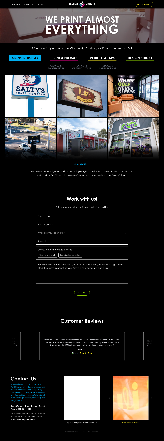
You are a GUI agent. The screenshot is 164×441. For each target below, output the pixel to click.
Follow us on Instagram (130, 423)
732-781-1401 (24, 409)
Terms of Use (95, 431)
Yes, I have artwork (47, 255)
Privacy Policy (86, 431)
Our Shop (16, 4)
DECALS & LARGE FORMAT (107, 67)
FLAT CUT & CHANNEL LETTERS (81, 67)
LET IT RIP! (82, 292)
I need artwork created (70, 255)
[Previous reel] (109, 398)
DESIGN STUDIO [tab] (140, 58)
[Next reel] (151, 398)
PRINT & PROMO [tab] (64, 58)
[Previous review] (16, 346)
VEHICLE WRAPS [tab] (102, 58)
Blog (40, 4)
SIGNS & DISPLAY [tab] (25, 58)
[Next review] (148, 346)
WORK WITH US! (144, 4)
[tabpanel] (82, 119)
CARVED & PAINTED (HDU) (56, 67)
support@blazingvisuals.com (23, 419)
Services (28, 4)
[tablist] (82, 58)
